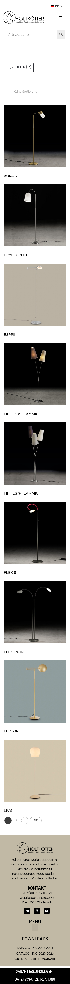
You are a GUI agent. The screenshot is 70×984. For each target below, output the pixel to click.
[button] (35, 927)
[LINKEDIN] (27, 911)
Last (35, 820)
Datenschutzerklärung (35, 980)
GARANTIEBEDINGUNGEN (34, 972)
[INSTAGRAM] (37, 911)
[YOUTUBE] (47, 911)
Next (24, 820)
